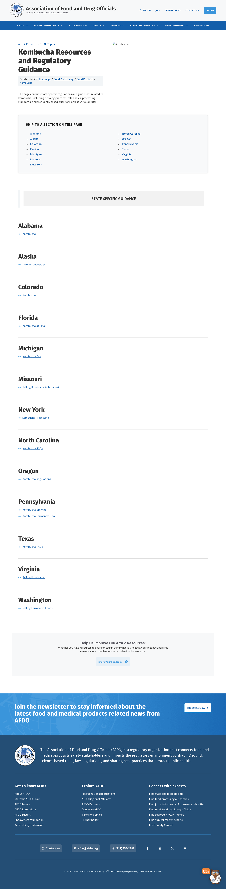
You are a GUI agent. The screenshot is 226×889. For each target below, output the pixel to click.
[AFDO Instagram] (160, 848)
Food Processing (63, 79)
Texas (125, 149)
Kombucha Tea (32, 356)
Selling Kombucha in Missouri (41, 387)
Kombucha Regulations (37, 479)
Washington (129, 159)
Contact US (192, 10)
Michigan (36, 154)
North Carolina (131, 133)
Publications (201, 25)
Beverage (45, 79)
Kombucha (26, 82)
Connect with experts (46, 25)
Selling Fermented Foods (38, 608)
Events (97, 25)
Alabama (35, 133)
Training (116, 25)
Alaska (34, 139)
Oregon (126, 139)
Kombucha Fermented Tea (39, 516)
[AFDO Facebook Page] (147, 848)
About (20, 25)
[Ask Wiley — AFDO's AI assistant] (211, 876)
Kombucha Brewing (34, 509)
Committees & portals (142, 25)
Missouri (35, 159)
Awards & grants (174, 25)
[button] (113, 661)
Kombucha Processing (35, 417)
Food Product (85, 79)
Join (158, 10)
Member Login (172, 10)
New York (36, 164)
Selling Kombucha (34, 577)
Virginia (126, 154)
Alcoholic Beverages (35, 264)
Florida (34, 149)
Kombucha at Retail (34, 326)
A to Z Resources (78, 25)
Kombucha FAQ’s (33, 448)
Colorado (36, 144)
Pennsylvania (130, 144)
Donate (210, 10)
